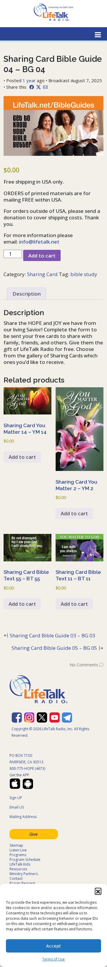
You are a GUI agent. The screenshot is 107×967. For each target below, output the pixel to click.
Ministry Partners (24, 873)
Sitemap (16, 845)
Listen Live (18, 850)
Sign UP (16, 797)
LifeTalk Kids (20, 864)
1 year (29, 80)
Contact (16, 878)
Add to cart (42, 255)
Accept (53, 946)
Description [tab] (26, 293)
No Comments (84, 665)
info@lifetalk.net (39, 241)
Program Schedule (25, 859)
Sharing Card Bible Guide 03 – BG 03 (52, 635)
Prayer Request (22, 883)
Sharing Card (42, 274)
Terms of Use (53, 959)
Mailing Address (23, 816)
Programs (18, 854)
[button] (98, 891)
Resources (18, 869)
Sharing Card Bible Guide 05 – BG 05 (54, 647)
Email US (17, 807)
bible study (83, 274)
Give (33, 834)
